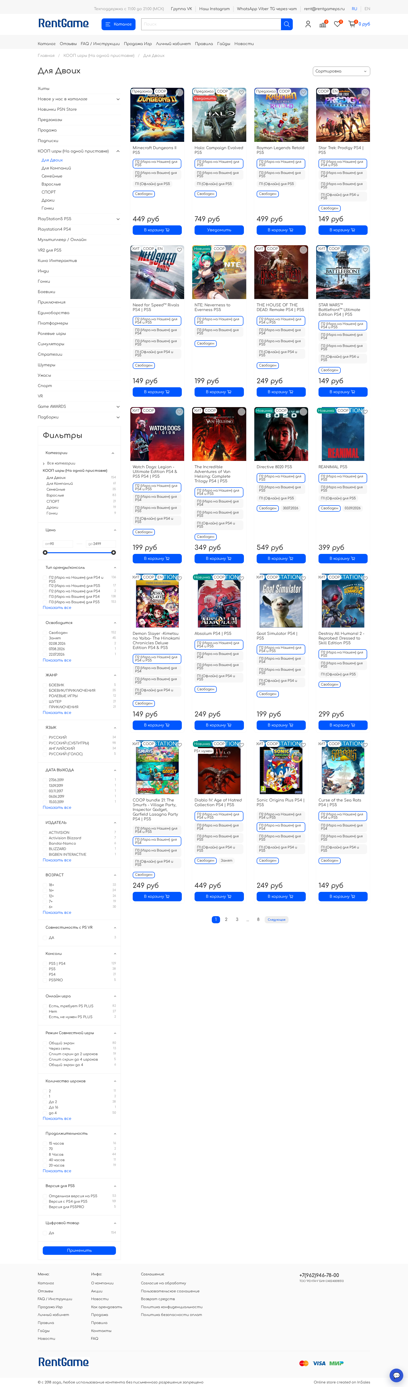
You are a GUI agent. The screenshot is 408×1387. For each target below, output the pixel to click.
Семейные (52, 176)
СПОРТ (49, 192)
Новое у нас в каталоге (62, 99)
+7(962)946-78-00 (319, 1275)
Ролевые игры (52, 334)
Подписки (48, 141)
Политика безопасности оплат (171, 1315)
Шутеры (46, 365)
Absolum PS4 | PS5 (213, 634)
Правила (204, 44)
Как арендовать (106, 1307)
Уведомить (219, 230)
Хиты (43, 89)
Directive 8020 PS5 (274, 467)
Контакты (101, 1331)
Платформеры (53, 323)
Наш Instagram (214, 9)
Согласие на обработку (163, 1283)
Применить (79, 1250)
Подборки (48, 417)
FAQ (94, 1339)
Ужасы (44, 375)
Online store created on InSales (342, 1382)
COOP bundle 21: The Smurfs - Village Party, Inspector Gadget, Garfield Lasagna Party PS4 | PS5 (155, 809)
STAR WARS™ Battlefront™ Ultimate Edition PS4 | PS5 (339, 310)
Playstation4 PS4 (54, 229)
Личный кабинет (173, 44)
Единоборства (53, 313)
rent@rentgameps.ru (324, 9)
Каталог (123, 24)
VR (40, 396)
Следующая (276, 919)
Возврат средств (158, 1299)
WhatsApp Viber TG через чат (267, 9)
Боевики (46, 292)
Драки (48, 200)
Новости (244, 44)
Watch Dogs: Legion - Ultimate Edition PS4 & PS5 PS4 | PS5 (155, 472)
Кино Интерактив (57, 261)
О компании (102, 1283)
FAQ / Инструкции (100, 44)
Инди (43, 271)
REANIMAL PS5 (333, 467)
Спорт (45, 386)
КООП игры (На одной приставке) (99, 56)
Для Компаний (56, 168)
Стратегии (50, 354)
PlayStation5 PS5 (54, 219)
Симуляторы (51, 344)
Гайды (223, 44)
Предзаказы (50, 120)
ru (354, 9)
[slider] (45, 552)
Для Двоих (52, 160)
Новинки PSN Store (57, 109)
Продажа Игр (138, 44)
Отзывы (68, 44)
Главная (46, 56)
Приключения (51, 302)
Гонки (48, 208)
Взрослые (51, 184)
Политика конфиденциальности (172, 1307)
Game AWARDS (52, 407)
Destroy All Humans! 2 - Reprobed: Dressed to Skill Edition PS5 (341, 638)
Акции (96, 1291)
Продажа (47, 130)
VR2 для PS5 (49, 250)
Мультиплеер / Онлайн (62, 240)
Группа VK (181, 9)
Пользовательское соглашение (170, 1291)
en (367, 9)
